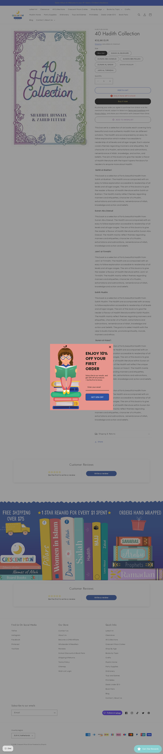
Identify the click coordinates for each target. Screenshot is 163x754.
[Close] (110, 347)
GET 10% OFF (97, 397)
